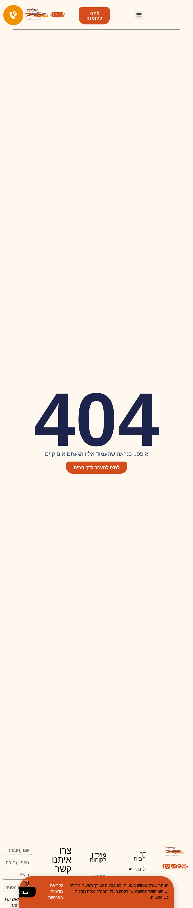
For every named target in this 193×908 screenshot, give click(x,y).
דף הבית (140, 856)
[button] (139, 15)
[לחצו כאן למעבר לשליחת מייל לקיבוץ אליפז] (57, 14)
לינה (140, 869)
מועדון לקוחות (98, 857)
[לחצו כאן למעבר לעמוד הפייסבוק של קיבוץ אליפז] (163, 866)
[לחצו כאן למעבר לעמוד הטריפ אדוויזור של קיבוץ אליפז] (61, 14)
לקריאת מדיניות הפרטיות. (55, 891)
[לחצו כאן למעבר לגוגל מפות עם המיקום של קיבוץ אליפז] (179, 866)
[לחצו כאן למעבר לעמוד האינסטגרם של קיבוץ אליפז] (167, 866)
